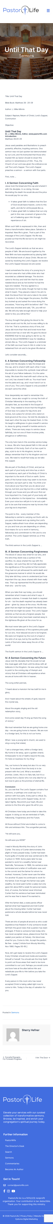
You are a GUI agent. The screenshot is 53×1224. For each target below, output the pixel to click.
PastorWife (10, 1140)
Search (8, 1152)
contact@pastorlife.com (18, 1185)
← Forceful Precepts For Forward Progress (12, 1058)
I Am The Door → (42, 1058)
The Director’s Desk (14, 1146)
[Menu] (48, 10)
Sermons (26, 56)
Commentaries (12, 1163)
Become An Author (14, 1169)
